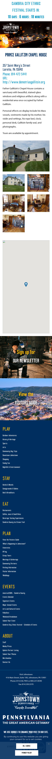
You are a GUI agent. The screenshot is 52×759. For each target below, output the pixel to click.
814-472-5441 (19, 74)
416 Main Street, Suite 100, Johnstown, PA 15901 (26, 677)
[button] (48, 28)
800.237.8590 (36, 681)
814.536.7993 (22, 681)
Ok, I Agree (27, 746)
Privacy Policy (27, 753)
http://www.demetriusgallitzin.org (24, 82)
